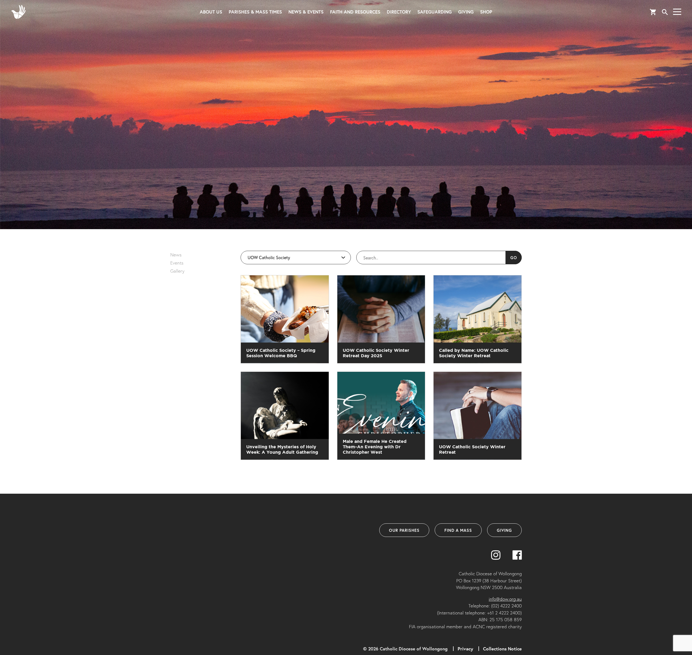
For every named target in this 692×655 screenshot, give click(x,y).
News (176, 255)
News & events (306, 11)
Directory (399, 11)
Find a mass (458, 530)
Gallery (177, 271)
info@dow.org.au (505, 599)
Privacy (465, 649)
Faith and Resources (355, 11)
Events (177, 263)
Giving (466, 11)
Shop (486, 11)
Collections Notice (502, 649)
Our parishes (404, 530)
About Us (211, 11)
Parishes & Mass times (255, 11)
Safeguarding (434, 11)
